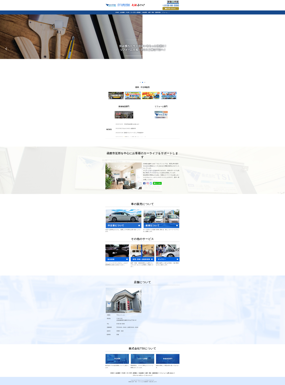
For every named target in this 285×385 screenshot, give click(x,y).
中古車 (127, 12)
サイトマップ (149, 375)
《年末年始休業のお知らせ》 (131, 124)
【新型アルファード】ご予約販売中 (133, 132)
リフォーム (164, 12)
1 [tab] (140, 82)
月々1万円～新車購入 (136, 12)
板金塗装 (144, 12)
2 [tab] (142, 82)
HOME (117, 12)
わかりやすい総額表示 (129, 128)
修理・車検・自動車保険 (154, 12)
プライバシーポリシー (138, 375)
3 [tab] (144, 82)
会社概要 (122, 12)
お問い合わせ (170, 373)
